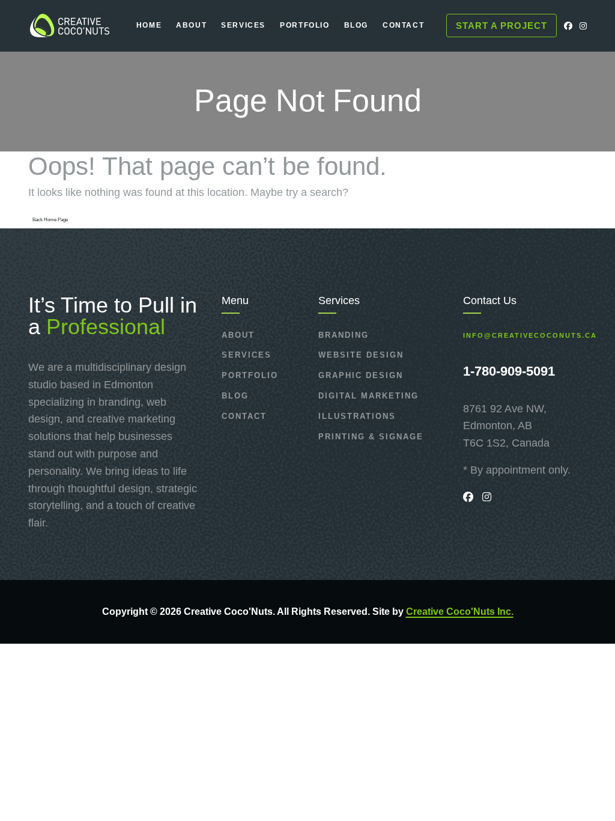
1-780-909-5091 (509, 371)
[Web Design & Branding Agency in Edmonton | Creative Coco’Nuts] (68, 25)
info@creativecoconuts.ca (530, 335)
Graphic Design (360, 375)
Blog (235, 395)
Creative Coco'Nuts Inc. (460, 611)
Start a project (501, 25)
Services (246, 354)
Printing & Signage (370, 436)
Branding (343, 335)
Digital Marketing (368, 395)
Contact (244, 416)
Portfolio (250, 375)
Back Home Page (50, 219)
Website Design (361, 354)
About (238, 335)
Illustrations (357, 416)
